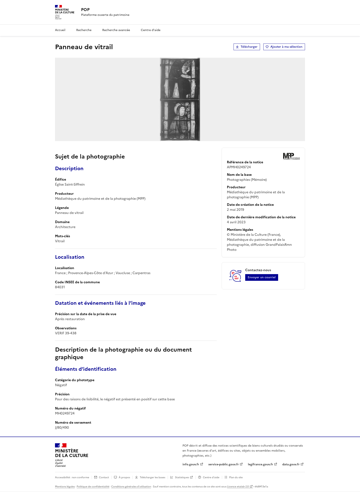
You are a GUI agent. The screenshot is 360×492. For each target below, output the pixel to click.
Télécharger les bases (152, 477)
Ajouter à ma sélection (286, 47)
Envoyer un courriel (262, 277)
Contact (104, 477)
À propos (124, 477)
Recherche (83, 30)
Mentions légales (65, 486)
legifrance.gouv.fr (260, 464)
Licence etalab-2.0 (238, 486)
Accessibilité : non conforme (72, 477)
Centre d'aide (150, 30)
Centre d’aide (211, 477)
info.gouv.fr (190, 464)
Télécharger (249, 47)
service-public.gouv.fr (223, 464)
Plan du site (236, 477)
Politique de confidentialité (93, 486)
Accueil (60, 30)
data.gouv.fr (291, 464)
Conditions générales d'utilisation (131, 486)
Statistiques (182, 477)
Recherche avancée (116, 30)
